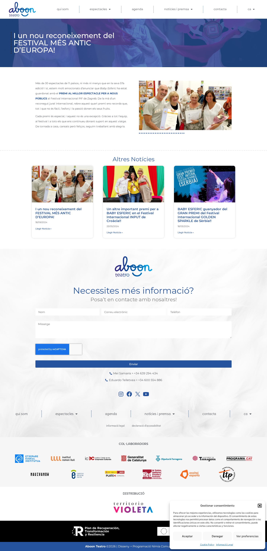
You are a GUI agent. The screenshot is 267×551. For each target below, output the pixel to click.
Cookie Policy (207, 544)
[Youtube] (146, 394)
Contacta (220, 9)
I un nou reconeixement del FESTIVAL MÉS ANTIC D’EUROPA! (58, 213)
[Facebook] (129, 394)
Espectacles (98, 9)
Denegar (217, 536)
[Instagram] (121, 394)
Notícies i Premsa (176, 9)
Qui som (63, 9)
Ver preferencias (247, 536)
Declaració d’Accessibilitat (146, 425)
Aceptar (187, 536)
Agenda (137, 9)
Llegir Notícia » (43, 228)
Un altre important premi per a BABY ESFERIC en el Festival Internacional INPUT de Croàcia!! (133, 215)
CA (249, 9)
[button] (260, 505)
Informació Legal (224, 544)
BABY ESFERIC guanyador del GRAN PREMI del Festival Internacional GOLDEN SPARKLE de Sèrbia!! (202, 215)
